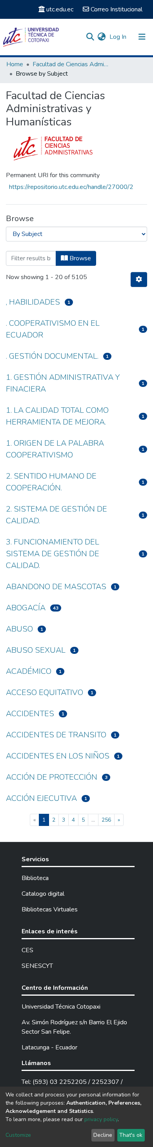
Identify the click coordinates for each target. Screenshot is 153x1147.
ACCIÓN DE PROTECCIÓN (51, 777)
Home (14, 64)
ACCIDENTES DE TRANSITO (56, 735)
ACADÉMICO (28, 671)
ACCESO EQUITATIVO (44, 692)
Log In (118, 37)
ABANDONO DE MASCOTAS (56, 586)
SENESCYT (37, 966)
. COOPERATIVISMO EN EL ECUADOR (53, 329)
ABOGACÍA (26, 608)
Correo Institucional (116, 9)
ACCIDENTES (30, 713)
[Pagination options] (139, 279)
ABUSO (19, 629)
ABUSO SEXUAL (36, 650)
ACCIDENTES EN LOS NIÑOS (57, 756)
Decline (102, 1135)
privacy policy (101, 1119)
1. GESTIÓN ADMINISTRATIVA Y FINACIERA (63, 383)
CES (27, 950)
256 (106, 820)
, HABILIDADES (33, 302)
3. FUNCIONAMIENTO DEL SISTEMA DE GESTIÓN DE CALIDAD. (52, 554)
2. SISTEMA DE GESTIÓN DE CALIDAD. (56, 515)
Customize (18, 1135)
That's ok (130, 1135)
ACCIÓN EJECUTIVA (41, 798)
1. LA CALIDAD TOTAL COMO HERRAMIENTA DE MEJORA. (57, 416)
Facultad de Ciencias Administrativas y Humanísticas (72, 64)
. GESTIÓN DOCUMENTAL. (52, 356)
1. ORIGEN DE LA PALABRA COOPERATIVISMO (55, 449)
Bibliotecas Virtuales (50, 909)
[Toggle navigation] (142, 37)
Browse (79, 258)
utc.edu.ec (59, 9)
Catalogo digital (43, 893)
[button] (101, 37)
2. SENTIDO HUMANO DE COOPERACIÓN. (51, 482)
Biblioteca (35, 878)
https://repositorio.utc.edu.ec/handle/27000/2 (71, 187)
